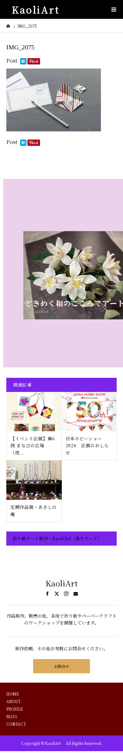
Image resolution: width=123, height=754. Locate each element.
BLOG (11, 716)
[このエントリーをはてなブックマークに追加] (23, 61)
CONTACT (16, 724)
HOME (12, 693)
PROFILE (14, 709)
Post (11, 60)
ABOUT (13, 701)
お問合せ (61, 666)
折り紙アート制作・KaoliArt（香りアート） (57, 538)
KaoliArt (38, 9)
